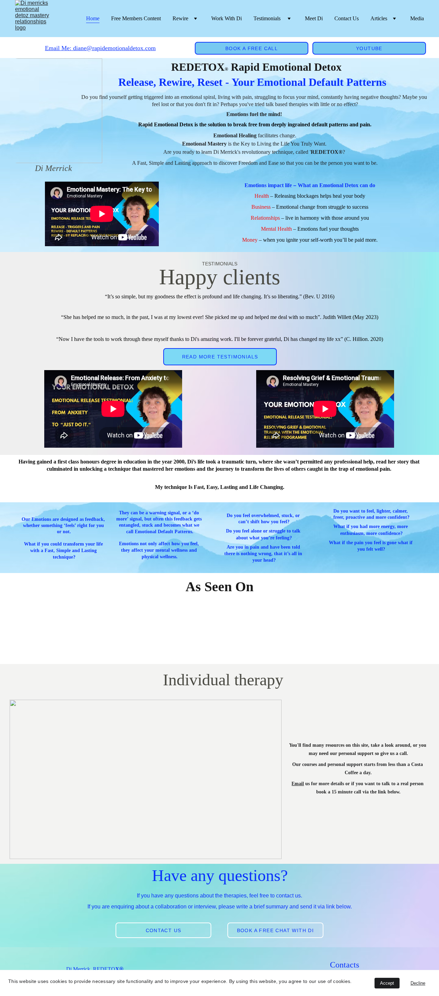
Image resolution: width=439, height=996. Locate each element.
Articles (378, 18)
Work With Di (226, 18)
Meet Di (314, 18)
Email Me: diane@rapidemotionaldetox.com (100, 48)
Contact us (163, 930)
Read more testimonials (220, 356)
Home (92, 18)
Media (417, 18)
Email (298, 783)
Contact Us (346, 18)
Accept (387, 983)
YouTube (369, 48)
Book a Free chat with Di (275, 930)
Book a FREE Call (251, 48)
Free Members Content (136, 18)
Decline (418, 983)
